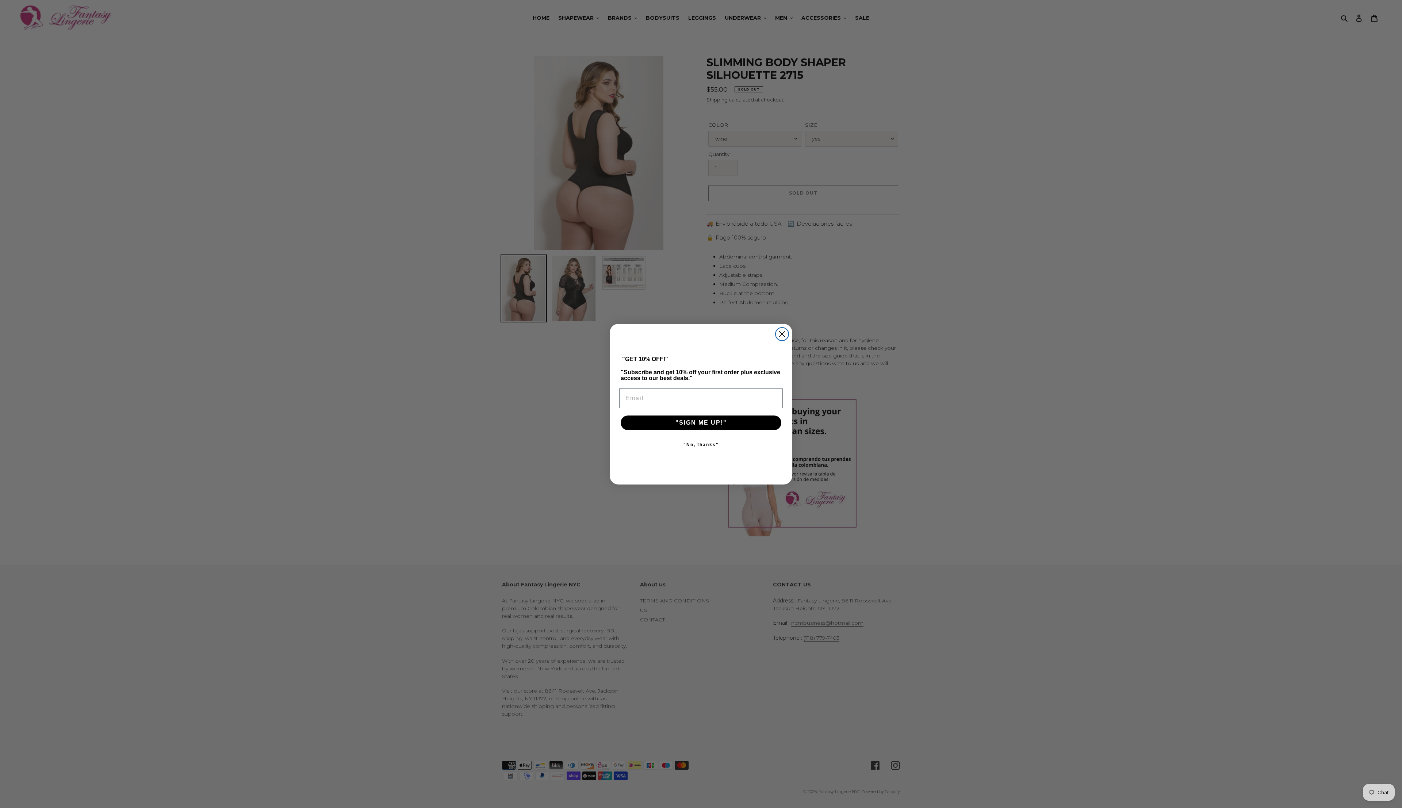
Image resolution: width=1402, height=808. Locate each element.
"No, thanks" (701, 444)
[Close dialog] (782, 334)
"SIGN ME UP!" (701, 423)
